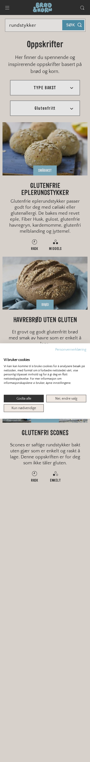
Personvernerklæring (70, 349)
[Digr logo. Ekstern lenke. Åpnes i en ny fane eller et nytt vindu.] (7, 354)
